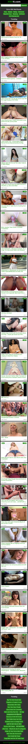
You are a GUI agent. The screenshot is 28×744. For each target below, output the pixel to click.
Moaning (15, 14)
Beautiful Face (8, 14)
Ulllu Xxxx (5, 728)
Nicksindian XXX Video (14, 704)
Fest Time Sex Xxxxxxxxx (14, 733)
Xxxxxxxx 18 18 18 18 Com (14, 716)
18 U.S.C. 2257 (21, 742)
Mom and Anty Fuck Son (11, 712)
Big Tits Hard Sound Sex (14, 700)
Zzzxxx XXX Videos (9, 726)
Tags (9, 742)
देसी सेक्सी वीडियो (20, 726)
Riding (15, 12)
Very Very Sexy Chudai (14, 707)
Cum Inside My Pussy (14, 736)
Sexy (5, 12)
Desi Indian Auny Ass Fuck (14, 719)
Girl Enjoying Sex (14, 16)
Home (4, 742)
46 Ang (22, 712)
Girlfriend (21, 14)
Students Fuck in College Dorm (14, 721)
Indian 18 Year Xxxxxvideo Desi (14, 731)
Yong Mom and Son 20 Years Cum (14, 738)
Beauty (10, 12)
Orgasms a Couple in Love (14, 702)
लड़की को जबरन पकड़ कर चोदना (14, 724)
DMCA (13, 742)
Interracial (21, 12)
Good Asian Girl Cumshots (14, 709)
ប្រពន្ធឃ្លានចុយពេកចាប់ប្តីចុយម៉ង (14, 714)
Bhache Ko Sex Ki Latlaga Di (17, 728)
